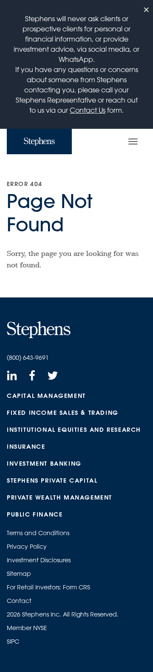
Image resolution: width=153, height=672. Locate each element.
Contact (19, 601)
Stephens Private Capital (52, 480)
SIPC (13, 641)
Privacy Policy (27, 546)
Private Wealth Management (59, 497)
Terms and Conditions (38, 533)
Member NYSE (27, 628)
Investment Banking (44, 463)
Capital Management (46, 396)
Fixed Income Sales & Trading (63, 413)
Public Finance (34, 514)
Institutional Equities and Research (74, 429)
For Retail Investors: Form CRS (48, 587)
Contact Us (87, 110)
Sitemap (19, 574)
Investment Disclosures (39, 560)
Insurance (26, 446)
